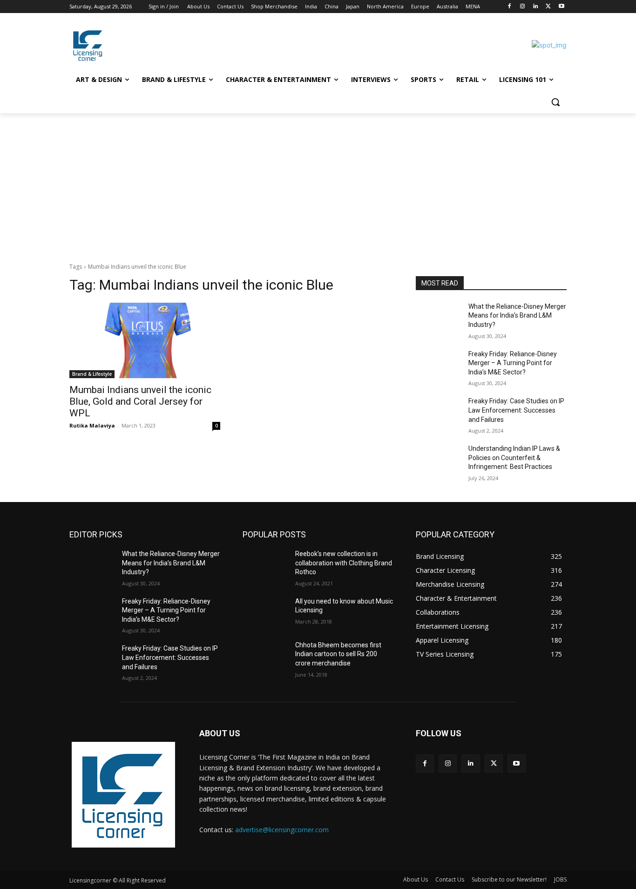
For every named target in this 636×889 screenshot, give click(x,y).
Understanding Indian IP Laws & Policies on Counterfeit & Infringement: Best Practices (514, 457)
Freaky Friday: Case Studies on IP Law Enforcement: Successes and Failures (516, 410)
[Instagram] (522, 6)
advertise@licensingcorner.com (282, 829)
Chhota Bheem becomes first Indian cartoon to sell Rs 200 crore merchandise (338, 654)
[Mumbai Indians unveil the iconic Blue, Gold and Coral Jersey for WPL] (144, 340)
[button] (555, 102)
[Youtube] (561, 6)
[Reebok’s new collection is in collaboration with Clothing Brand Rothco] (265, 565)
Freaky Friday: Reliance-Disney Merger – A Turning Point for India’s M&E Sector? (512, 363)
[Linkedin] (535, 6)
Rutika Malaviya (92, 425)
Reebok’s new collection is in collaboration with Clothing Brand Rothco (343, 563)
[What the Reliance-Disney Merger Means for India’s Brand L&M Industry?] (438, 318)
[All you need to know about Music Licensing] (265, 613)
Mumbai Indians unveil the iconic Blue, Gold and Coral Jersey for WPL (140, 401)
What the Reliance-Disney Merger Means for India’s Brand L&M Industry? (517, 315)
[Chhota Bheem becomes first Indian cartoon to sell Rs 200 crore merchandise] (265, 656)
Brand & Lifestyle (92, 374)
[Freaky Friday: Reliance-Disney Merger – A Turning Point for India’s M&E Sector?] (438, 365)
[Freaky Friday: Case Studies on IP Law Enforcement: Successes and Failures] (438, 412)
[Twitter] (548, 6)
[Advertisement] (318, 183)
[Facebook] (509, 6)
